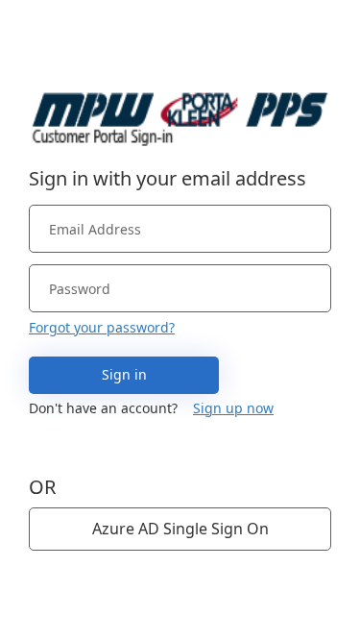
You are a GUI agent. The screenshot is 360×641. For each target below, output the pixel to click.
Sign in (124, 374)
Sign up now (233, 408)
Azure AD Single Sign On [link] (180, 528)
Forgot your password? (102, 327)
